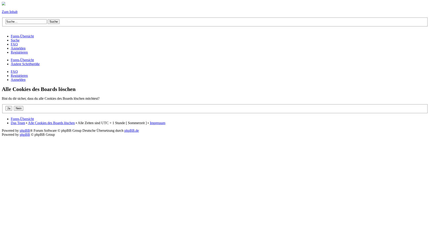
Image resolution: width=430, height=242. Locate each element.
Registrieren (19, 76)
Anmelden (18, 80)
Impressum (157, 123)
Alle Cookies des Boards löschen (51, 123)
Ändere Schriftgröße (25, 64)
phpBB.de (131, 130)
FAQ (14, 71)
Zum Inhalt (9, 12)
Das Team (18, 123)
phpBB (25, 130)
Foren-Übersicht (22, 60)
